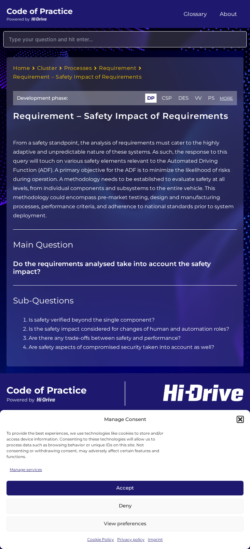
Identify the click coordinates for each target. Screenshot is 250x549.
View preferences (125, 523)
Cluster (47, 68)
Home (21, 68)
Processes (78, 68)
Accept (125, 488)
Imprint (155, 539)
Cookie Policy (100, 539)
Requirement (117, 68)
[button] (240, 419)
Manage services (26, 469)
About (228, 14)
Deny (125, 506)
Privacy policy (131, 539)
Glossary (195, 14)
